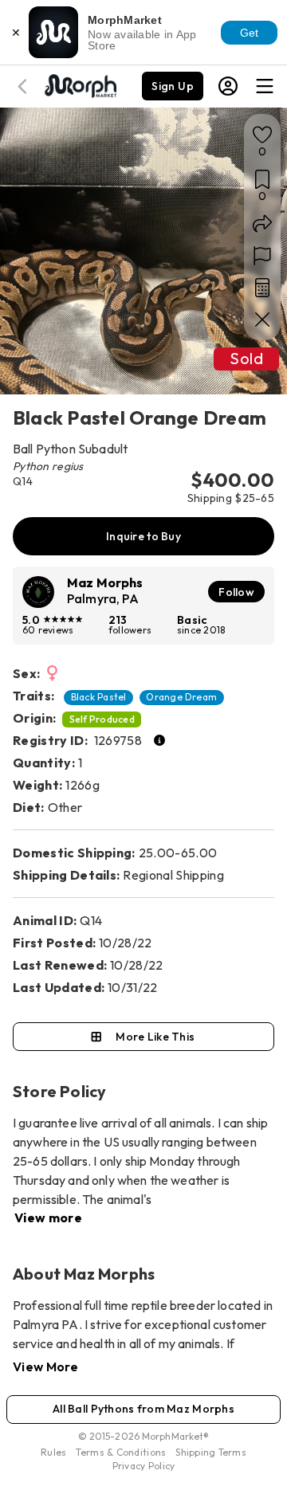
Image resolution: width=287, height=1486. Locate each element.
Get (249, 32)
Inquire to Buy (143, 536)
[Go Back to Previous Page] (24, 86)
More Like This (155, 1036)
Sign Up (172, 86)
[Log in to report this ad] (262, 255)
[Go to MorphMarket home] (79, 84)
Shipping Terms (210, 1452)
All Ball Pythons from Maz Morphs (143, 1409)
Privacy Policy (143, 1466)
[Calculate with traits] (262, 287)
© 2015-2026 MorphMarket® (144, 1436)
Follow (236, 592)
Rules (53, 1452)
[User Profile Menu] (228, 86)
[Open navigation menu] (265, 86)
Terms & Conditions (121, 1452)
